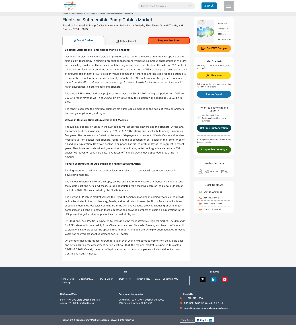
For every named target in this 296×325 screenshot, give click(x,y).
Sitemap (66, 282)
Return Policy (124, 278)
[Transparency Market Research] (70, 5)
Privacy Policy (143, 278)
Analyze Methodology (214, 149)
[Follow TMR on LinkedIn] (214, 278)
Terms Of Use (67, 278)
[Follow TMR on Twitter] (203, 278)
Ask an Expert (214, 94)
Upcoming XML (170, 278)
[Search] (191, 6)
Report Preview (84, 40)
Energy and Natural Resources (83, 14)
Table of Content (127, 41)
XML (157, 278)
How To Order (106, 278)
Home (65, 14)
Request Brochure (168, 40)
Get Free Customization (214, 127)
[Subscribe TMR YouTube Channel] (225, 278)
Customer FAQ (86, 278)
